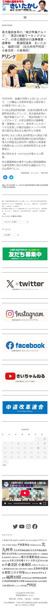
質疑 (9, 585)
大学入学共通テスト (12, 185)
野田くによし (15, 586)
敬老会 (30, 569)
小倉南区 (24, 564)
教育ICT (25, 569)
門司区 (31, 585)
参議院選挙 (7, 557)
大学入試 (21, 185)
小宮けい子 (36, 565)
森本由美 (35, 573)
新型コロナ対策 (15, 572)
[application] (25, 493)
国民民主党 (5, 561)
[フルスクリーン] (44, 503)
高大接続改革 (11, 187)
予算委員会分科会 (35, 545)
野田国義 (23, 585)
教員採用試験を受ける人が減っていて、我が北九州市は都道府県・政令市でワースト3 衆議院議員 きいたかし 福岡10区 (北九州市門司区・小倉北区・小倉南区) (25, 203)
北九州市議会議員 (21, 550)
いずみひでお (7, 540)
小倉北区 (11, 564)
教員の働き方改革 (17, 569)
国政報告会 (44, 557)
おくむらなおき (32, 540)
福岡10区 (14, 577)
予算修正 (14, 545)
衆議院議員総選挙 (31, 581)
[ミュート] (40, 503)
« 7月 (4, 465)
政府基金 (7, 569)
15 (38, 448)
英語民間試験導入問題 (32, 185)
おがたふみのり (19, 540)
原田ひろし (37, 554)
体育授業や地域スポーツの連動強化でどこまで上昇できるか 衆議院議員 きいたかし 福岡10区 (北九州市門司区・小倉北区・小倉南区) (24, 210)
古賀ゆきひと (16, 557)
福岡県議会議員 (27, 578)
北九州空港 (11, 553)
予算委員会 (23, 544)
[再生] (5, 503)
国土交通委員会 (30, 556)
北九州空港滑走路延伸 (24, 554)
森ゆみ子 (28, 573)
